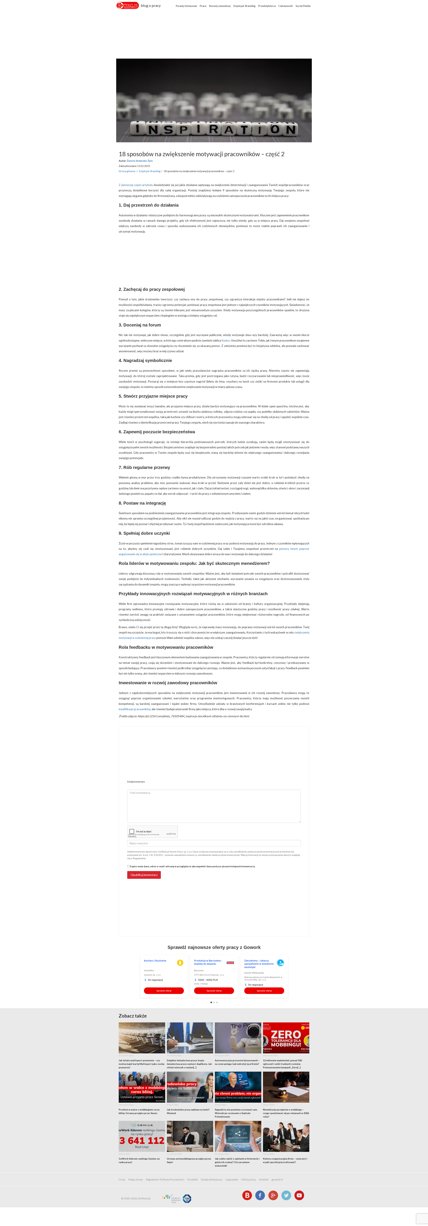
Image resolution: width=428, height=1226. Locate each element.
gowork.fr (277, 1179)
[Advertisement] (214, 35)
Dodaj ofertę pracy (212, 1179)
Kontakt (264, 1179)
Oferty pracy (248, 1179)
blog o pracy (151, 5)
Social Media (303, 5)
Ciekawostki (285, 5)
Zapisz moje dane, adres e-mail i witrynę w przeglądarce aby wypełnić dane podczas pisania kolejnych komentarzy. (192, 866)
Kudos (226, 340)
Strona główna (127, 171)
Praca (203, 5)
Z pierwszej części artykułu (136, 185)
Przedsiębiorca (267, 5)
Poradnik (192, 1179)
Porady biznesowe (186, 5)
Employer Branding (244, 5)
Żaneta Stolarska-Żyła (140, 160)
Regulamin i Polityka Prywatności (165, 1179)
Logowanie (232, 1179)
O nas (122, 1179)
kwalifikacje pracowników (134, 709)
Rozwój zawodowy (220, 5)
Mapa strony (135, 1179)
